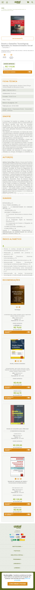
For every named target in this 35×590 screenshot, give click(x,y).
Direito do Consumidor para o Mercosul (17, 428)
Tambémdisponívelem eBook (15, 361)
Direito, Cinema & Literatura (17, 363)
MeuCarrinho (28, 2)
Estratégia (17, 309)
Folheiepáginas (19, 307)
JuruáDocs (16, 563)
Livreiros (17, 567)
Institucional (16, 546)
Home (2, 8)
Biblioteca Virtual (17, 555)
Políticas (17, 550)
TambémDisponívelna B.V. (17, 307)
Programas (17, 559)
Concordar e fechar (17, 584)
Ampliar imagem (16, 38)
